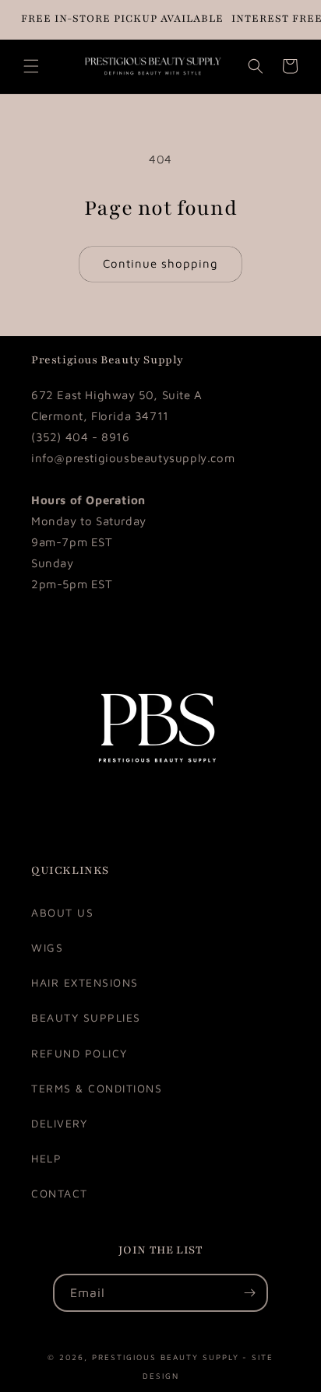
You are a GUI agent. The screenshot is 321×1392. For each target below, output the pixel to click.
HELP (46, 1158)
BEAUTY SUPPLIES (86, 1017)
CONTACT (59, 1193)
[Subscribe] (249, 1293)
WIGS (47, 947)
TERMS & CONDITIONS (96, 1088)
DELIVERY (59, 1123)
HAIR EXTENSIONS (85, 982)
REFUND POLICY (79, 1053)
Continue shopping (160, 263)
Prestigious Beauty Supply (165, 1355)
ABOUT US (62, 912)
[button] (31, 66)
